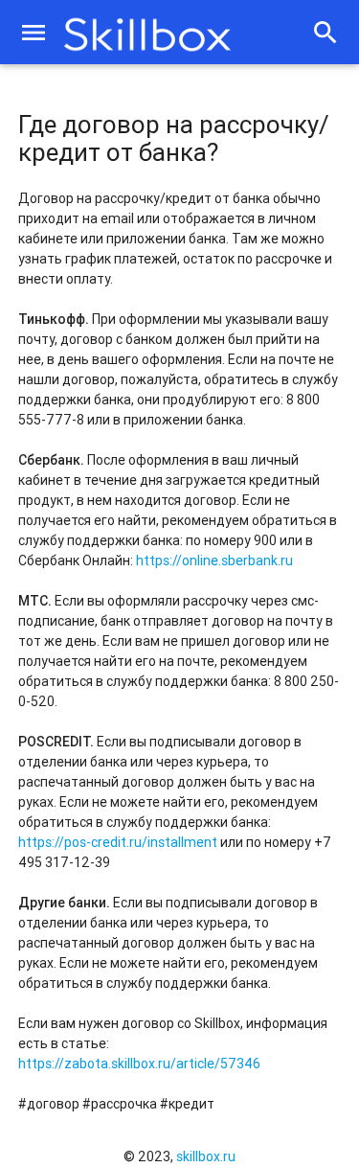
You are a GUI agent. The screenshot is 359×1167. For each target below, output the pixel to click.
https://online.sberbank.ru (214, 560)
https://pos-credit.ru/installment (117, 842)
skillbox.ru (206, 1156)
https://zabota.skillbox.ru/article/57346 (139, 1063)
